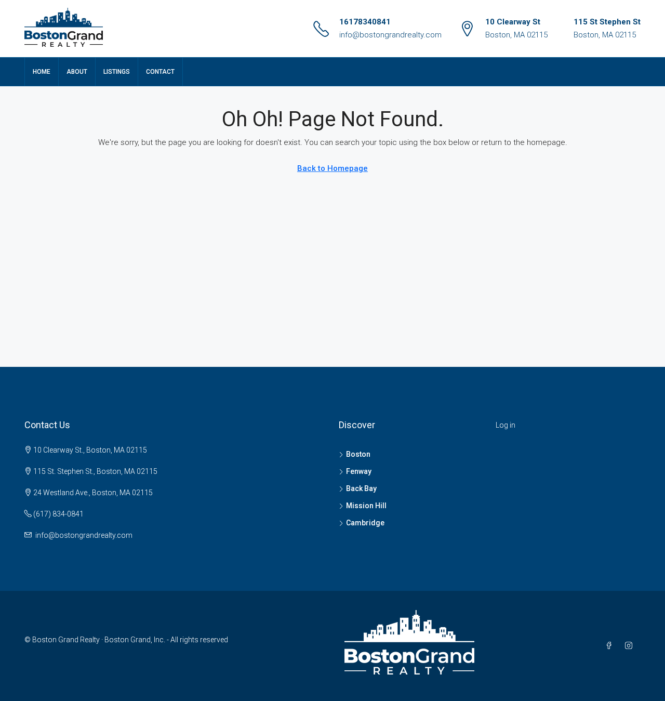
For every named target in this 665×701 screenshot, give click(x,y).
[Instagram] (630, 646)
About (76, 71)
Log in (505, 425)
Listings (116, 71)
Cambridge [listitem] (365, 523)
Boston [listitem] (358, 454)
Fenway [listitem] (358, 471)
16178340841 (365, 22)
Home (41, 71)
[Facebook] (611, 646)
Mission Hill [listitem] (366, 505)
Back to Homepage (332, 168)
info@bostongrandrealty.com (390, 34)
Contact (160, 71)
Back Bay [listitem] (361, 488)
